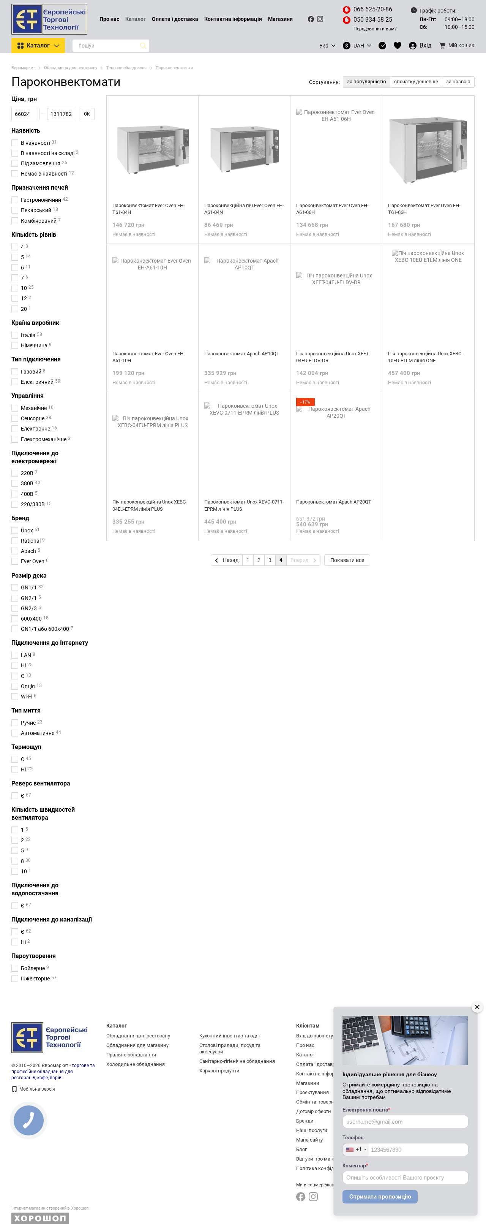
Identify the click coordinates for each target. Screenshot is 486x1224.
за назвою (458, 81)
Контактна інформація (233, 19)
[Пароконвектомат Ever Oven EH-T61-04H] (152, 148)
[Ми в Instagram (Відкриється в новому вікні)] (320, 19)
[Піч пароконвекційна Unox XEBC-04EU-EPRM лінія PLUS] (152, 445)
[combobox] (356, 1149)
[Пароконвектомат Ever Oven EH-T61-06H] (428, 148)
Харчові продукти (219, 1071)
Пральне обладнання (131, 1055)
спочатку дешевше (416, 81)
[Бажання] (397, 45)
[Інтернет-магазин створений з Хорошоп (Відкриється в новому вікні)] (49, 1215)
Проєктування (312, 1092)
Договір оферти (313, 1111)
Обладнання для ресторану (138, 1036)
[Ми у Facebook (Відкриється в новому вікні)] (311, 19)
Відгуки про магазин (320, 1159)
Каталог (135, 19)
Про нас (109, 19)
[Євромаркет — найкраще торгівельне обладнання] (49, 1037)
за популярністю (366, 81)
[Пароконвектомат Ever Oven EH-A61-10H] (152, 297)
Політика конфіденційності (327, 1168)
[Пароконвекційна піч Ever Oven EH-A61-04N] (244, 148)
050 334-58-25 (372, 19)
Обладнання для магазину (137, 1045)
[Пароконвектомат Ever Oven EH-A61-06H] (336, 148)
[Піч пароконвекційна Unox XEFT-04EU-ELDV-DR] (336, 297)
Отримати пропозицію (380, 1196)
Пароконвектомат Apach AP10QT (241, 353)
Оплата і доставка (175, 19)
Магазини (280, 19)
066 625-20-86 (372, 9)
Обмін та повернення (321, 1102)
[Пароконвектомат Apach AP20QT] (336, 445)
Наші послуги (311, 1130)
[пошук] (143, 46)
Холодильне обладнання (135, 1064)
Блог (301, 1149)
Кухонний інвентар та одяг (229, 1036)
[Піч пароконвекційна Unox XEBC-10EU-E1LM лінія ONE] (428, 297)
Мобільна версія (36, 1089)
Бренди (305, 1121)
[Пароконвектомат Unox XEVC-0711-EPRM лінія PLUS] (244, 445)
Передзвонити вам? (375, 29)
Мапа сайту (309, 1140)
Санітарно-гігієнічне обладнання (237, 1061)
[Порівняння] (382, 45)
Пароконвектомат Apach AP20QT (333, 502)
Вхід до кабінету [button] (314, 1036)
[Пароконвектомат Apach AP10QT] (244, 297)
